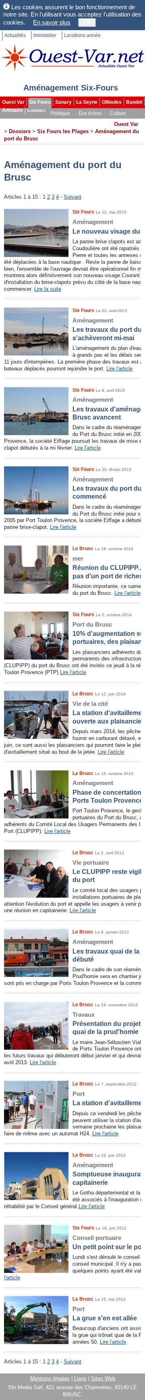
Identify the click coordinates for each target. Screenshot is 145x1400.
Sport (9, 121)
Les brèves (69, 121)
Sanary (63, 102)
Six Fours (40, 102)
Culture (118, 113)
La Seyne (86, 102)
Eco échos (90, 113)
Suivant (72, 197)
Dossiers (99, 121)
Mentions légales (50, 1378)
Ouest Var (13, 102)
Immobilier (44, 35)
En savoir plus (51, 22)
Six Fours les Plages (63, 131)
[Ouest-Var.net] (72, 57)
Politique (60, 113)
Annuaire (12, 110)
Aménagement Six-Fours (70, 87)
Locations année (82, 35)
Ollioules (112, 102)
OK (87, 22)
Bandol (134, 102)
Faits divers (35, 121)
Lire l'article (119, 369)
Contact (36, 110)
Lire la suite (47, 289)
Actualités (15, 35)
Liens (80, 1378)
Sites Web (103, 1378)
